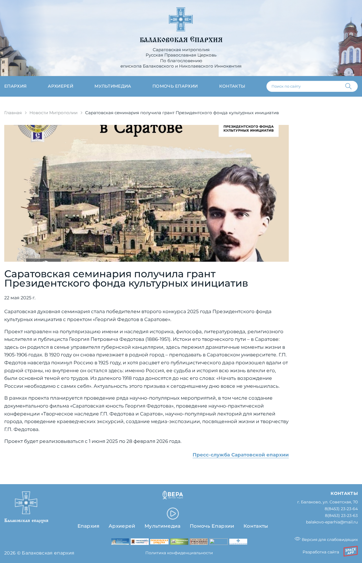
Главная (13, 112)
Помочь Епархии (212, 526)
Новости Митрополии (53, 112)
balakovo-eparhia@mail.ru (332, 522)
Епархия (15, 86)
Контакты (232, 86)
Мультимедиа (112, 86)
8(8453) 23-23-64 (341, 509)
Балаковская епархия (181, 40)
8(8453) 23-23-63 (341, 516)
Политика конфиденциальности (179, 552)
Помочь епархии (175, 86)
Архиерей (60, 86)
